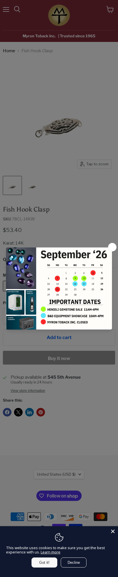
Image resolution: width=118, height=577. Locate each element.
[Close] (113, 531)
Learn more (50, 552)
